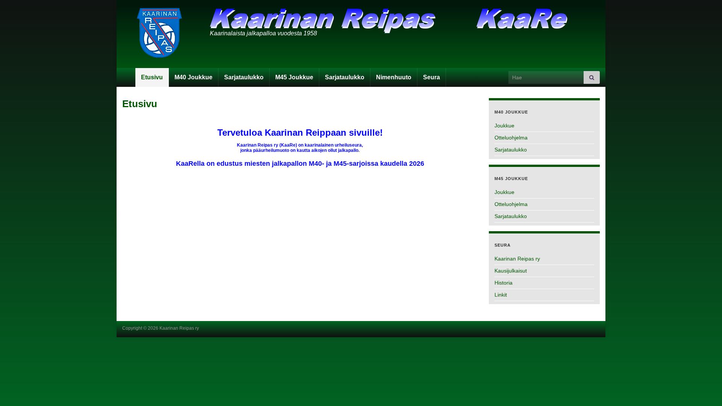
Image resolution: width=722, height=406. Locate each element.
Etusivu (152, 77)
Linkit (500, 295)
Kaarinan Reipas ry (517, 259)
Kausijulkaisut (510, 271)
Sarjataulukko (244, 77)
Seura (431, 77)
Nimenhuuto (393, 77)
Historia (503, 283)
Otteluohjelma (511, 138)
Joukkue (504, 126)
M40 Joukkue (193, 77)
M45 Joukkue (294, 77)
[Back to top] (705, 389)
